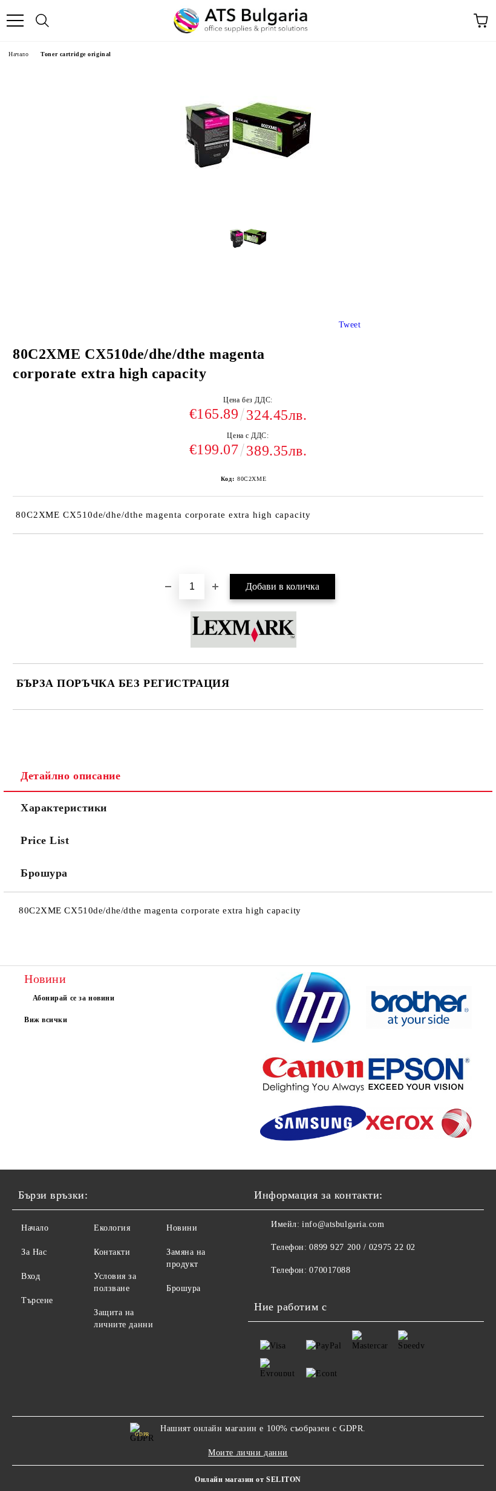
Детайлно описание (71, 776)
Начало (18, 54)
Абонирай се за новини (74, 998)
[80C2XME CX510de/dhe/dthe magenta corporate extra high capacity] (248, 242)
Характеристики (64, 808)
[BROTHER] (419, 1009)
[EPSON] (419, 1076)
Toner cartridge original (76, 54)
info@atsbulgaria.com (343, 1224)
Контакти (112, 1252)
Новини (181, 1227)
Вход (30, 1276)
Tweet (350, 324)
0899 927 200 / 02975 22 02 (362, 1247)
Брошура (44, 873)
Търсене (37, 1300)
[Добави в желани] (474, 554)
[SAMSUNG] (313, 1125)
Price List (45, 840)
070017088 (329, 1270)
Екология (112, 1227)
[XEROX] (419, 1125)
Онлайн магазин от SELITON (248, 1479)
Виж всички (46, 1020)
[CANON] (313, 1076)
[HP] (313, 1009)
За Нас (34, 1252)
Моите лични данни (248, 1452)
